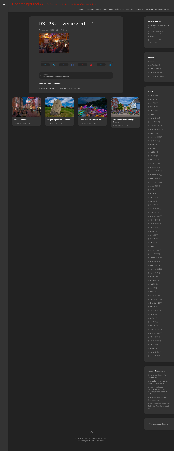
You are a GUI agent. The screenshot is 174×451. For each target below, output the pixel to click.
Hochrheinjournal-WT (28, 4)
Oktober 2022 (154, 265)
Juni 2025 (153, 148)
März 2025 (153, 159)
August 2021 (154, 314)
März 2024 (153, 205)
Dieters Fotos (108, 9)
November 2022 (155, 261)
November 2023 (155, 216)
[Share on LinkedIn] (104, 65)
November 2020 (155, 333)
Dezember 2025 (155, 125)
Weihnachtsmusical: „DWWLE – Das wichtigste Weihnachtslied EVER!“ (158, 392)
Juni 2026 (153, 103)
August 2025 (154, 141)
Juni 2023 (153, 235)
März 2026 (153, 114)
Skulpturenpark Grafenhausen (58, 120)
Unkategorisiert (154, 72)
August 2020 (154, 344)
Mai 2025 (152, 152)
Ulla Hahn (153, 375)
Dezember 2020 (155, 329)
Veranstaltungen (155, 76)
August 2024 (154, 186)
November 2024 (155, 175)
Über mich (139, 9)
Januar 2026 (154, 122)
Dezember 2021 (155, 299)
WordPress (90, 441)
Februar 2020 (154, 352)
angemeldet (50, 88)
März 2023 (153, 246)
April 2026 (153, 110)
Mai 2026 (152, 107)
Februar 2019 (154, 356)
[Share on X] (48, 65)
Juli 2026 (152, 99)
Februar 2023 (154, 250)
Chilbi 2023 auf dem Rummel (90, 120)
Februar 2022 (154, 295)
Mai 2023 (152, 239)
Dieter (65, 30)
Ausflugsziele (119, 9)
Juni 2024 (153, 193)
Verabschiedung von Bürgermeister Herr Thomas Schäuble (157, 34)
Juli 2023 (152, 231)
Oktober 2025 (154, 133)
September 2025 (155, 137)
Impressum (149, 9)
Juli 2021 (152, 318)
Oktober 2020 (154, 337)
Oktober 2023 (154, 220)
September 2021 (155, 310)
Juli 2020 (152, 348)
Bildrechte (130, 9)
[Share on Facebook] (66, 65)
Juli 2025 (152, 144)
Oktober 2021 (154, 307)
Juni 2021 (153, 322)
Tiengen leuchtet (20, 120)
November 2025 (155, 129)
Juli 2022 (152, 276)
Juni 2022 (153, 280)
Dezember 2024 (155, 171)
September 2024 (155, 182)
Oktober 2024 (154, 178)
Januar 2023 (154, 254)
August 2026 (154, 95)
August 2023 (154, 227)
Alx (103, 441)
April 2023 (153, 242)
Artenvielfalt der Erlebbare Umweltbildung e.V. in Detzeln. (158, 406)
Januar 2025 (154, 167)
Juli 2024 (152, 190)
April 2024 (153, 201)
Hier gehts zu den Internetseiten (89, 9)
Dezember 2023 (155, 212)
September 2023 (155, 224)
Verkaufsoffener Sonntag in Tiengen (123, 121)
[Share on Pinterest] (85, 65)
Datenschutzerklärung (162, 9)
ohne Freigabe (154, 69)
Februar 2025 (154, 163)
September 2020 (155, 341)
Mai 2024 (152, 197)
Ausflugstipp (154, 65)
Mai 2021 (152, 325)
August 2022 (154, 273)
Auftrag (152, 61)
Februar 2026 (154, 118)
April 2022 (153, 288)
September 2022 (155, 269)
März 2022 (153, 291)
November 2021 (155, 303)
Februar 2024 (154, 208)
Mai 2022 (152, 284)
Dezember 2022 (155, 258)
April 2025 (153, 156)
